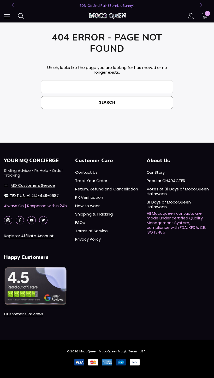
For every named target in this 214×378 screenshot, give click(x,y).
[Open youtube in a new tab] (31, 220)
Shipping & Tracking (94, 214)
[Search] (21, 16)
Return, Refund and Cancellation (106, 189)
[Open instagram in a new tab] (8, 220)
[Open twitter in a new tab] (43, 220)
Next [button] (200, 5)
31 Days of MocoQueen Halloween (169, 204)
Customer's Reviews (23, 314)
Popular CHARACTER (166, 180)
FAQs (80, 222)
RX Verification (89, 197)
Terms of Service (91, 231)
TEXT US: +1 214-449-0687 (31, 195)
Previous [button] (13, 5)
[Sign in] (191, 16)
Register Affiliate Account (29, 236)
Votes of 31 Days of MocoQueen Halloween (178, 191)
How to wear (87, 205)
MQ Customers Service (33, 185)
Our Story (156, 172)
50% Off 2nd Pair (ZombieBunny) (107, 5)
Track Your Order (91, 180)
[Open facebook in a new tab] (20, 220)
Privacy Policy (88, 239)
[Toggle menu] (7, 16)
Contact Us (86, 172)
